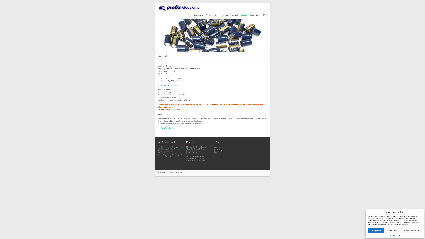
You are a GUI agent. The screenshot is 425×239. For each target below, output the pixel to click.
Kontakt (244, 15)
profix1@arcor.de (170, 85)
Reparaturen (198, 15)
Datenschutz (218, 151)
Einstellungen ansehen (412, 230)
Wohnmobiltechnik (221, 15)
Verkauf (235, 15)
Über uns (217, 147)
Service (209, 15)
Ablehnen (393, 230)
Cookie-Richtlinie (395, 235)
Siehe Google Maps (168, 128)
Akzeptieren (376, 230)
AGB (215, 153)
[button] (420, 212)
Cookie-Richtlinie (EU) (258, 15)
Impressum (217, 149)
